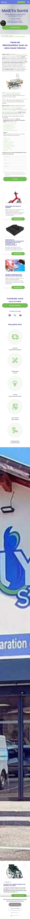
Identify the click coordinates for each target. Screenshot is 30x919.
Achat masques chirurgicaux (9, 127)
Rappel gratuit (21, 2)
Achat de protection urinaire (9, 126)
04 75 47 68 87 (16, 19)
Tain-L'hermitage (7, 147)
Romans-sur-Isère (7, 144)
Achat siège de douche (8, 129)
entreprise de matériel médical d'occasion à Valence (14, 114)
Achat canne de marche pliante (10, 124)
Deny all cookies (15, 908)
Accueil (2, 35)
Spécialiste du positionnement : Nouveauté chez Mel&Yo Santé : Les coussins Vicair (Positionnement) (14, 242)
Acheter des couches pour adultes (10, 130)
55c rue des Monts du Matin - (15, 21)
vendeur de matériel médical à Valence (11, 93)
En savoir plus (18, 219)
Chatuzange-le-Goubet (8, 142)
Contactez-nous (15, 27)
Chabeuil (6, 140)
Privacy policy (15, 915)
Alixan (5, 137)
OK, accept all (15, 904)
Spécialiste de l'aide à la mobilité (13, 206)
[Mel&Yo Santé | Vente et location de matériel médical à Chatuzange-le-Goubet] (4, 2)
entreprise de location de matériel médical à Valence (14, 99)
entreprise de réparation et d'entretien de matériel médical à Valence (13, 107)
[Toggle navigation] (28, 2)
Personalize (16, 912)
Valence (11, 35)
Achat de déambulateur (8, 125)
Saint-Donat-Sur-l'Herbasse (9, 145)
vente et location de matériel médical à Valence (14, 55)
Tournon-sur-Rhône (8, 149)
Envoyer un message (15, 305)
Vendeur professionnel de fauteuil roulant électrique (13, 275)
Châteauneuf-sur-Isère (8, 141)
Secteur (6, 35)
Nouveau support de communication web (18, 884)
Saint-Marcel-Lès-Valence (9, 146)
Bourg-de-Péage (7, 139)
